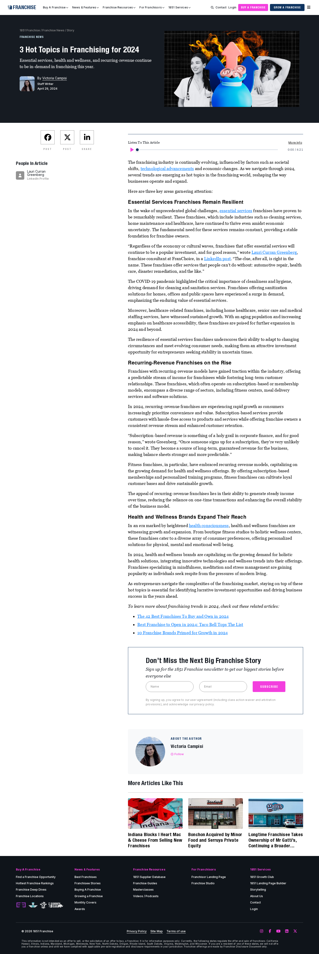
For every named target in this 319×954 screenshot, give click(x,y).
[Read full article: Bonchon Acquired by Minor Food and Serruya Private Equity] (215, 813)
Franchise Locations (30, 896)
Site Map (156, 931)
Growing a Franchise (88, 896)
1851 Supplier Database (149, 877)
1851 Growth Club (262, 877)
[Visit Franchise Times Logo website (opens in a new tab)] (33, 905)
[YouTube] (278, 931)
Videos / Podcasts (146, 896)
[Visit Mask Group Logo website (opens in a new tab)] (43, 905)
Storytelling (258, 889)
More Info (295, 142)
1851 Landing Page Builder (268, 883)
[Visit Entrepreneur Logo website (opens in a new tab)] (21, 905)
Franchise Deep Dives (31, 889)
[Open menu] (308, 7)
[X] (295, 931)
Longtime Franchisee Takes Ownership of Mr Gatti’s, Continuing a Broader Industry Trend (275, 840)
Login (232, 7)
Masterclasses (143, 889)
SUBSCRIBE (269, 686)
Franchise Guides (145, 883)
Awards (79, 909)
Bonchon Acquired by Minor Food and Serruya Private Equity (215, 840)
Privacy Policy (137, 931)
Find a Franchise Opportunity (36, 877)
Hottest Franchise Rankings (35, 883)
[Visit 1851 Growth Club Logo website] (56, 905)
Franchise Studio (203, 883)
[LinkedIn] (286, 931)
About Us (256, 896)
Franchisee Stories (87, 883)
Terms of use (176, 931)
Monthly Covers (85, 902)
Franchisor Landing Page (208, 877)
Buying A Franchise (87, 889)
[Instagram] (261, 931)
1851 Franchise (30, 30)
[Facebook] (270, 931)
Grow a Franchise (287, 7)
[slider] (137, 150)
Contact (221, 7)
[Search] (212, 7)
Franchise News (53, 30)
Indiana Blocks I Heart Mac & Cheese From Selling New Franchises (155, 840)
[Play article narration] (131, 149)
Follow (179, 754)
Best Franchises (85, 877)
